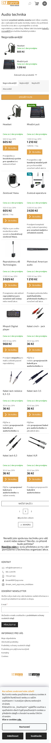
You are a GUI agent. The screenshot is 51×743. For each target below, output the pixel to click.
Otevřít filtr (25, 97)
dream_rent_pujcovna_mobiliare (19, 584)
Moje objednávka (8, 638)
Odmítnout (12, 736)
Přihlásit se (10, 624)
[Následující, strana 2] (25, 511)
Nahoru (27, 524)
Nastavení (24, 726)
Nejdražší (36, 83)
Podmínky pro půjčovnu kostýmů (15, 649)
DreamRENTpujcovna (14, 580)
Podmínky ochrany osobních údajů (15, 645)
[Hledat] (30, 3)
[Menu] (44, 3)
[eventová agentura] (17, 674)
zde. (19, 719)
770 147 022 (10, 576)
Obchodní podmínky (9, 642)
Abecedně (7, 89)
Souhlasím (36, 736)
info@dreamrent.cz (14, 567)
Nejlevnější (24, 83)
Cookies (4, 656)
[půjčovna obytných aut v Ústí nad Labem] (34, 674)
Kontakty (5, 652)
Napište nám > (10, 546)
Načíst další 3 (25, 503)
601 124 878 (10, 571)
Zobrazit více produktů (24, 75)
